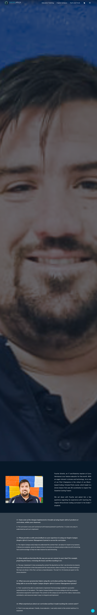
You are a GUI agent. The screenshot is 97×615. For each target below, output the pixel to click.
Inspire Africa (41, 252)
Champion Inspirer (48, 230)
